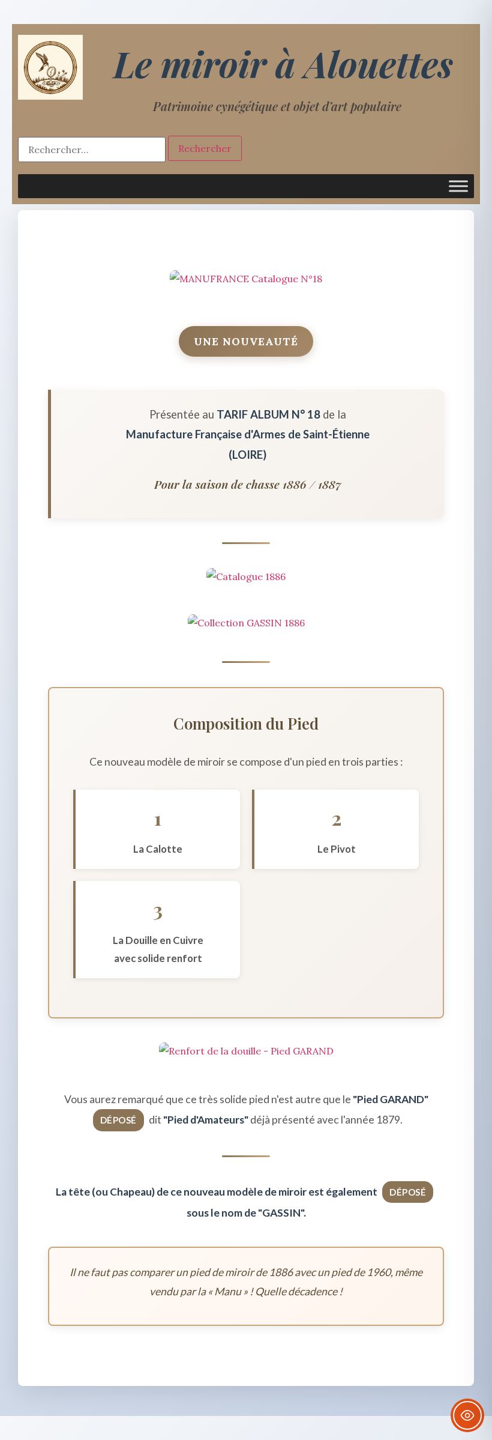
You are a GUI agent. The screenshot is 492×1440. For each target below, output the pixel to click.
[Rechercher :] (92, 149)
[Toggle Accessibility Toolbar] (467, 1415)
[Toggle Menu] (458, 186)
